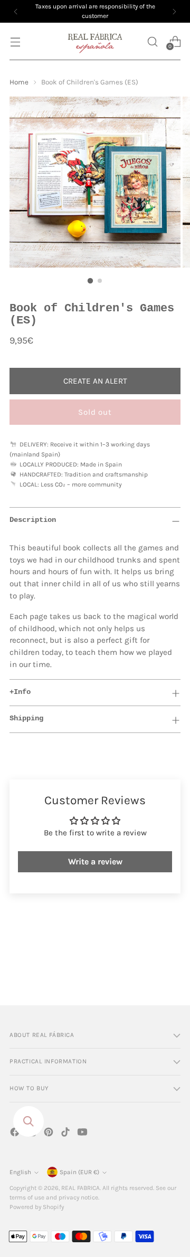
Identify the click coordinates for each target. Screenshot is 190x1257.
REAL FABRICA (80, 1188)
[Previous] (15, 11)
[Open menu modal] (15, 41)
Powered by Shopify (37, 1207)
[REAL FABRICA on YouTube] (83, 1134)
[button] (152, 41)
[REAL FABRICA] (95, 41)
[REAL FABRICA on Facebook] (16, 1134)
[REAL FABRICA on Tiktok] (66, 1134)
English (20, 1172)
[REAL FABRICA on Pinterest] (49, 1134)
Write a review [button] (95, 861)
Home (19, 82)
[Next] (174, 11)
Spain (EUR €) (79, 1172)
